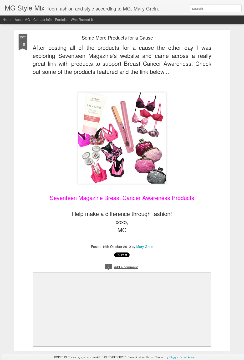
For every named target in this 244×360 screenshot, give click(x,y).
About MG (22, 19)
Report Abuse (187, 357)
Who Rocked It (82, 19)
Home (6, 19)
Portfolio (61, 19)
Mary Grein (144, 246)
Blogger (173, 357)
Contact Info (42, 19)
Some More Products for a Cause (117, 37)
